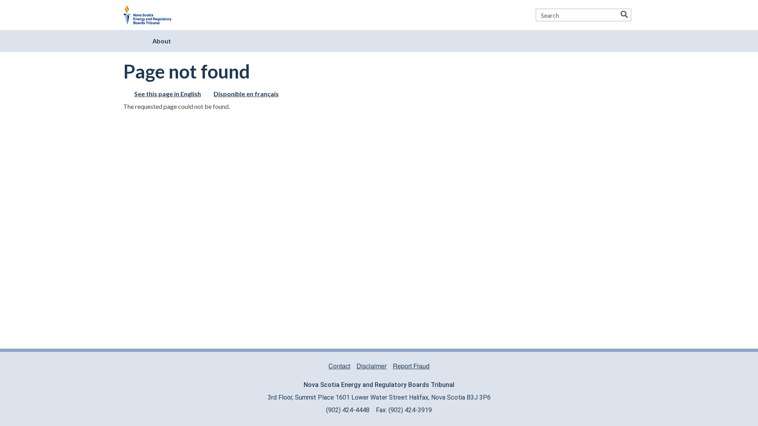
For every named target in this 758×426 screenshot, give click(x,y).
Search (624, 15)
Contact (339, 365)
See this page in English (167, 93)
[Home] (150, 15)
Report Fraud (411, 365)
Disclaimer (371, 365)
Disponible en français (246, 93)
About (161, 41)
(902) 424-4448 (348, 410)
